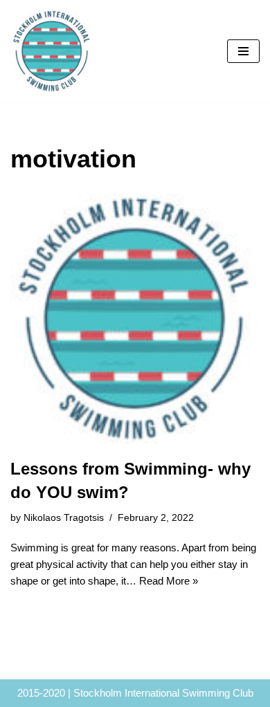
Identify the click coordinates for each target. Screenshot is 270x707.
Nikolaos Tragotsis (64, 518)
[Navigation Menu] (243, 51)
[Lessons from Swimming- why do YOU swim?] (135, 318)
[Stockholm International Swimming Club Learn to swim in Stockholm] (51, 51)
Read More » (168, 581)
